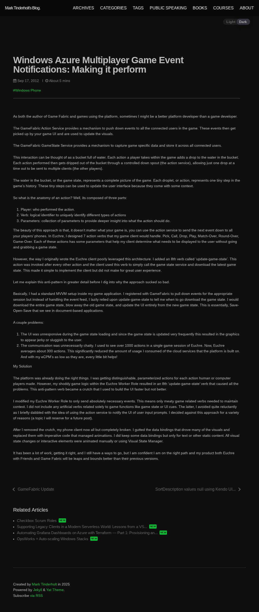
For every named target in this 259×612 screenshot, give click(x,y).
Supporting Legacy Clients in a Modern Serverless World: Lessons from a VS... (82, 526)
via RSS (36, 596)
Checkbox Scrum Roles (37, 520)
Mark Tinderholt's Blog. (22, 8)
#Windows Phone (27, 90)
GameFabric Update (36, 489)
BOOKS (200, 8)
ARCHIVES (83, 8)
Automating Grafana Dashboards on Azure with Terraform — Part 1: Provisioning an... (87, 533)
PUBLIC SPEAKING (168, 8)
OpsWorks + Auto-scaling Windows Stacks (52, 539)
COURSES (223, 8)
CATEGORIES (113, 8)
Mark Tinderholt (44, 584)
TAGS (138, 8)
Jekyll (37, 590)
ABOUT (247, 8)
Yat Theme (55, 590)
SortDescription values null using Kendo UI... (195, 489)
